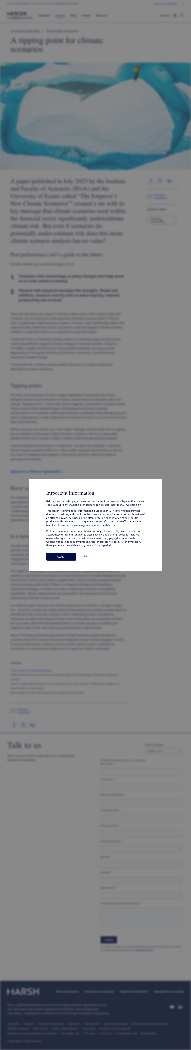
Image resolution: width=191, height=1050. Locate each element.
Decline (84, 556)
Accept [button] (61, 557)
